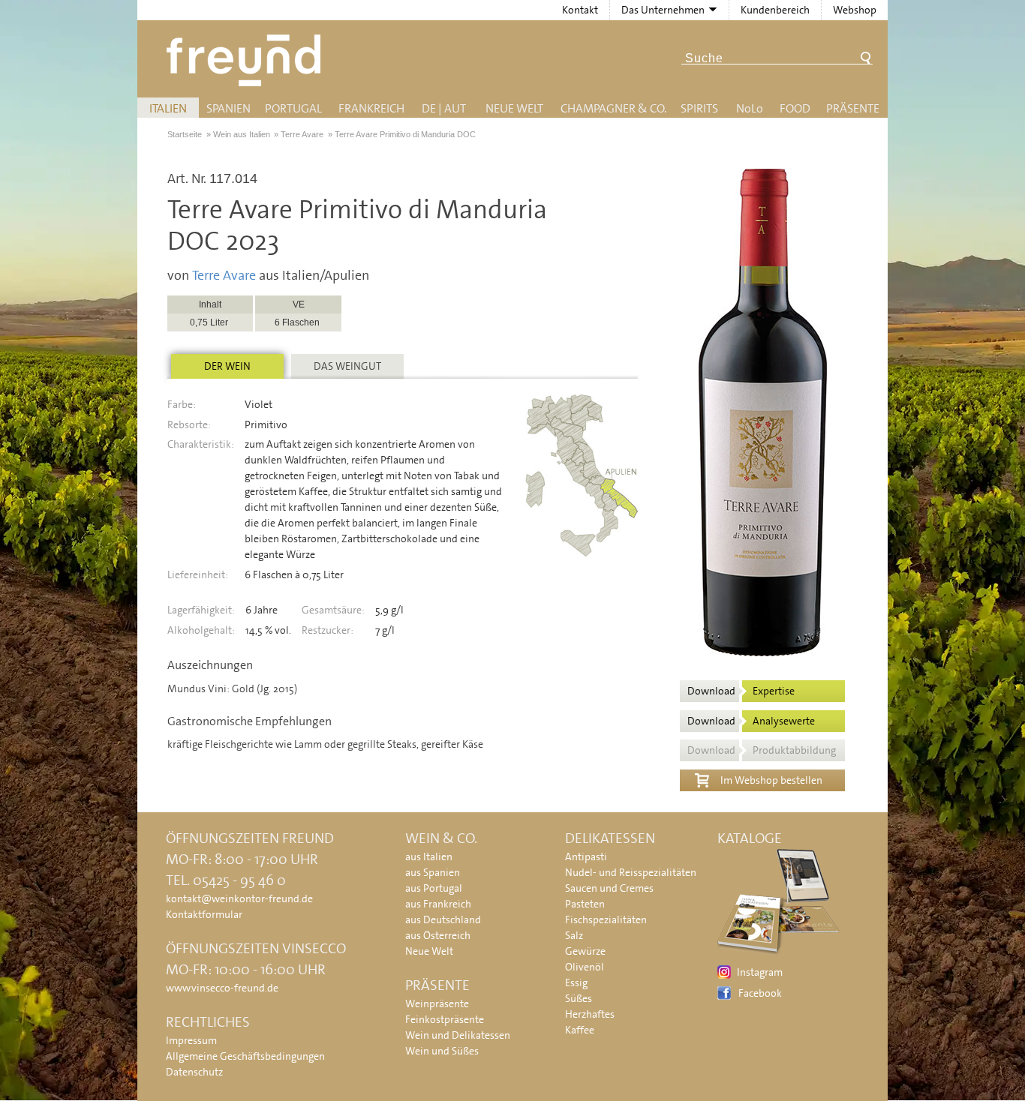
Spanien (228, 108)
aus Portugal (433, 888)
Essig (576, 982)
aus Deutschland (443, 919)
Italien (168, 108)
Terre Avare (224, 275)
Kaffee (579, 1029)
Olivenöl (584, 967)
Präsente (852, 108)
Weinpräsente (437, 1003)
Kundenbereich (775, 9)
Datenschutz (194, 1071)
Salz (574, 935)
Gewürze (585, 951)
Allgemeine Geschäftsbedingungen (245, 1056)
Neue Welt (514, 108)
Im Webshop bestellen (771, 780)
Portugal (293, 108)
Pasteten (585, 903)
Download (741, 691)
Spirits (699, 108)
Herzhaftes (590, 1014)
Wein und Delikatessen (457, 1035)
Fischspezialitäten (606, 919)
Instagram (760, 972)
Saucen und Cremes (609, 888)
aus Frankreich (438, 903)
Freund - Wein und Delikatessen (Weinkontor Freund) (246, 60)
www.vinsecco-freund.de (222, 987)
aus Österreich (437, 935)
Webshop (854, 9)
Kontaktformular (204, 914)
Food (795, 108)
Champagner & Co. (613, 108)
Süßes (578, 998)
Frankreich (371, 108)
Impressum (191, 1040)
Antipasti (586, 856)
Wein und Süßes (442, 1051)
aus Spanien (432, 872)
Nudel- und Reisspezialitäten (630, 872)
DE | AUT (444, 108)
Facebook (760, 993)
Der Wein (227, 366)
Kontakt (580, 9)
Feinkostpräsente (444, 1019)
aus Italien (428, 856)
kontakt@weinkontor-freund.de (239, 898)
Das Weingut (347, 366)
